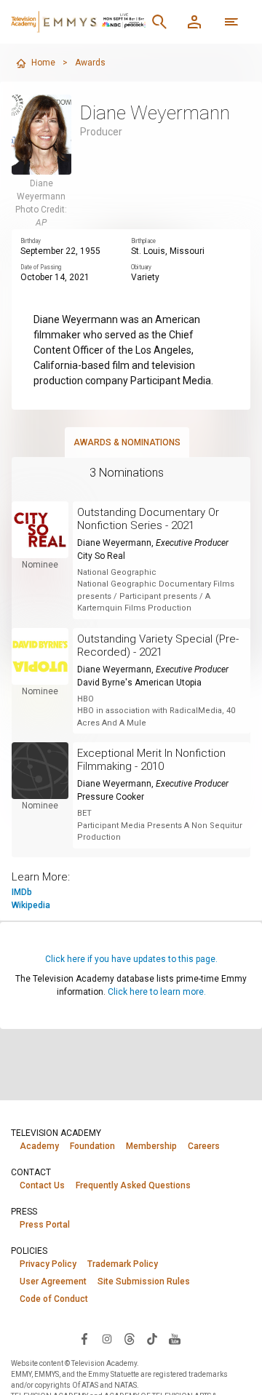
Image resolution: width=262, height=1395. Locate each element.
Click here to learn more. (157, 992)
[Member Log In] (194, 21)
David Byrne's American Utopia (139, 682)
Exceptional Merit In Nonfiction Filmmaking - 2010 (151, 760)
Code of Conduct (54, 1299)
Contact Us (42, 1185)
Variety (145, 277)
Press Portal (45, 1225)
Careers (204, 1146)
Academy (39, 1146)
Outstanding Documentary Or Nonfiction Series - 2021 (148, 519)
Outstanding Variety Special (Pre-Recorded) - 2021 (158, 645)
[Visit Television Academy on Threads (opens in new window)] (129, 1338)
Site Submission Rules (144, 1281)
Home (43, 62)
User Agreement (53, 1281)
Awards (90, 62)
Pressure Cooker (110, 797)
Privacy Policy (48, 1264)
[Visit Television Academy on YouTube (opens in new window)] (174, 1338)
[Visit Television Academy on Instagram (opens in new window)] (107, 1338)
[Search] (159, 21)
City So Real (101, 556)
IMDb (22, 892)
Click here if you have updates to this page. (131, 959)
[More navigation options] (231, 21)
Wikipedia (31, 905)
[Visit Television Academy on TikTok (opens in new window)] (152, 1338)
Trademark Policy (122, 1264)
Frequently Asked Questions (133, 1185)
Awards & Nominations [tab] (127, 442)
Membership (151, 1146)
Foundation (92, 1146)
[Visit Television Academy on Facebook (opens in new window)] (84, 1338)
